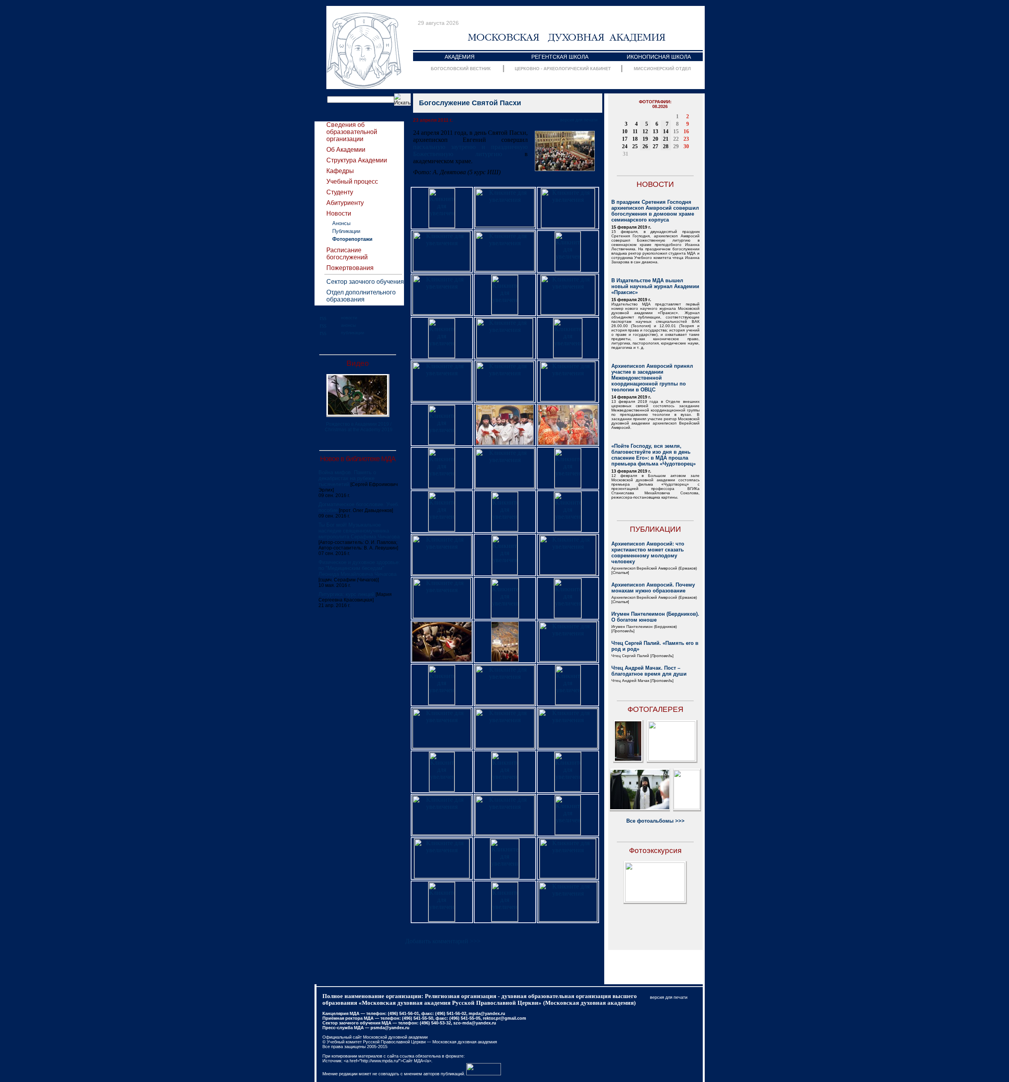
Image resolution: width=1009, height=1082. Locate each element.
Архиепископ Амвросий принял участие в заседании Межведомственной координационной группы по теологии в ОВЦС (652, 378)
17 (624, 139)
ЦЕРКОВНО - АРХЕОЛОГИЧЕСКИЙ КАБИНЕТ (563, 68)
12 (645, 131)
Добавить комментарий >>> (442, 941)
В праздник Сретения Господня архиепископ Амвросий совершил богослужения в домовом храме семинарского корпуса (655, 211)
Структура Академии (356, 160)
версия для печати (579, 119)
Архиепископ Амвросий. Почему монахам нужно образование (653, 588)
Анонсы (341, 223)
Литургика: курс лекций (346, 594)
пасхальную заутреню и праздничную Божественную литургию (470, 150)
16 (686, 131)
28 (665, 146)
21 (665, 139)
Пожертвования (350, 267)
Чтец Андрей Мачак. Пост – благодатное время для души (649, 671)
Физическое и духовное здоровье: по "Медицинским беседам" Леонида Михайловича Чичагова (359, 568)
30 (686, 146)
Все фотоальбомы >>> (655, 821)
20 (655, 139)
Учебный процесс (352, 181)
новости (349, 317)
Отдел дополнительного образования (361, 296)
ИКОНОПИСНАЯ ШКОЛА (659, 57)
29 (676, 146)
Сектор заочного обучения (365, 281)
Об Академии (345, 149)
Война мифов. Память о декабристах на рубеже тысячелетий (347, 478)
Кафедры (340, 171)
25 (635, 146)
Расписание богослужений (347, 254)
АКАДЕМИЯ (460, 57)
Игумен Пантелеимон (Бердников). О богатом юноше (655, 617)
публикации (352, 332)
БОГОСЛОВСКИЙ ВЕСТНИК (461, 68)
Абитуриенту (345, 202)
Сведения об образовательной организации (351, 131)
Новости (338, 213)
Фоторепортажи (352, 239)
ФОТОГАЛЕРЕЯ (655, 709)
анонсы (348, 325)
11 (635, 131)
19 (645, 139)
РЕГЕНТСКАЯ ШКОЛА (559, 57)
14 (665, 131)
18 (635, 139)
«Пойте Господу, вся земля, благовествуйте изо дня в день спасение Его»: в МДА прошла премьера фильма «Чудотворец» (653, 455)
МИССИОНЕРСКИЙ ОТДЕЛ (662, 68)
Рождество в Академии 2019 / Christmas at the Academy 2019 (359, 426)
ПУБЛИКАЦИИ (655, 529)
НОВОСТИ (655, 184)
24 (624, 146)
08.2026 (660, 106)
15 (676, 131)
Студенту (339, 192)
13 (655, 131)
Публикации (346, 231)
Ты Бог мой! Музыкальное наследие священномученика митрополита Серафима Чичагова (359, 531)
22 (676, 139)
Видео (357, 363)
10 (624, 131)
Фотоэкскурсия (655, 850)
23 (686, 139)
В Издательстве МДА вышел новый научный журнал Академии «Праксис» (655, 286)
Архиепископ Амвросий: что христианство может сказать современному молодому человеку (647, 552)
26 (645, 146)
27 (655, 146)
